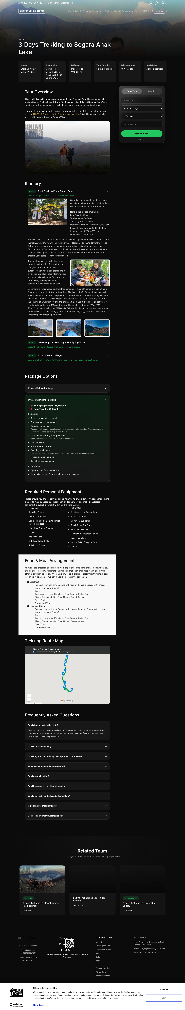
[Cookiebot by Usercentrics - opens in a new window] (16, 1005)
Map (97, 953)
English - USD (141, 11)
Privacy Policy (101, 972)
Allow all (164, 989)
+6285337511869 (29, 3)
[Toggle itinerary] (108, 191)
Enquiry (152, 91)
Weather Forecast (103, 976)
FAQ (97, 964)
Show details (38, 1005)
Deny (164, 998)
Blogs (98, 961)
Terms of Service (103, 968)
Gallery (98, 957)
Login (160, 11)
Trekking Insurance (103, 949)
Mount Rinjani (74, 11)
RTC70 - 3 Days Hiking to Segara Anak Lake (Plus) (57, 114)
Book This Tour (141, 133)
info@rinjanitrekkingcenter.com (58, 3)
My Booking (124, 11)
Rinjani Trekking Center (32, 11)
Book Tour (132, 91)
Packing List (110, 11)
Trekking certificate (104, 946)
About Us (100, 942)
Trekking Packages (92, 11)
